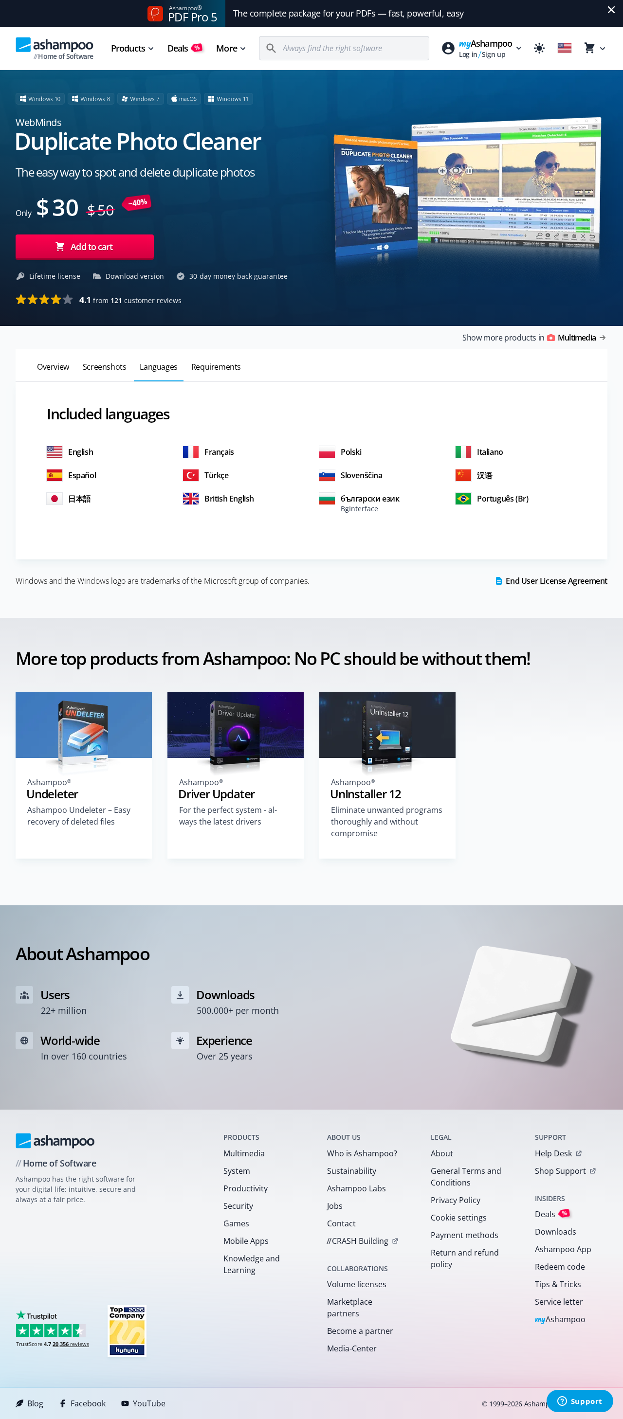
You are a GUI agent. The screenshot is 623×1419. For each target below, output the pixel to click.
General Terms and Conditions (466, 1177)
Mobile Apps (246, 1241)
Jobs (335, 1206)
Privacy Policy (455, 1200)
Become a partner (360, 1331)
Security (238, 1206)
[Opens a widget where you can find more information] (579, 1402)
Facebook (88, 1403)
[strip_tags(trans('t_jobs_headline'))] (127, 1330)
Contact (341, 1223)
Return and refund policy (465, 1258)
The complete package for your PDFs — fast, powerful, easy (348, 13)
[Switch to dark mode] (539, 48)
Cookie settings (459, 1217)
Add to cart (91, 246)
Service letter (559, 1301)
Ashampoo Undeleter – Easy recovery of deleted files (78, 816)
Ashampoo (560, 1320)
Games (236, 1223)
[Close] (611, 9)
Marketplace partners (349, 1307)
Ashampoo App (563, 1249)
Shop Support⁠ (560, 1171)
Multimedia (244, 1153)
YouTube (149, 1403)
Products (128, 48)
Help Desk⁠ (553, 1153)
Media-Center (352, 1348)
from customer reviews (130, 299)
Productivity (245, 1188)
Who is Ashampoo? (362, 1153)
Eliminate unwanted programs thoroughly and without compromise (386, 822)
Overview (53, 366)
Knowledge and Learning (251, 1264)
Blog (35, 1403)
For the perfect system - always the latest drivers (228, 816)
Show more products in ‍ (529, 337)
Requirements (216, 366)
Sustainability (351, 1171)
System (236, 1171)
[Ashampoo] (55, 1140)
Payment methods (464, 1235)
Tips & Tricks (558, 1284)
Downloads (555, 1231)
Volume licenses (356, 1284)
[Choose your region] (564, 48)
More (226, 48)
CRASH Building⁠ (357, 1241)
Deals (183, 48)
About (442, 1153)
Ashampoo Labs (356, 1188)
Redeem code (560, 1266)
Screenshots (105, 366)
